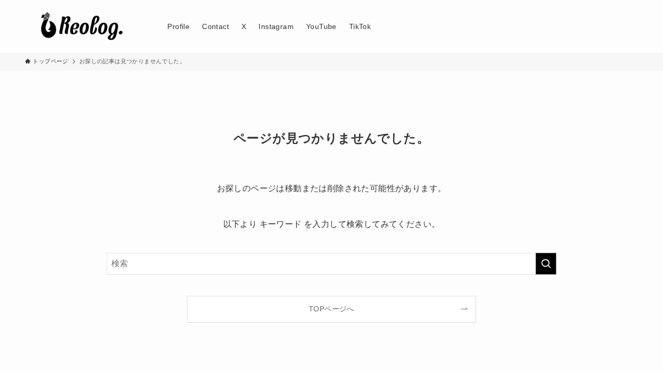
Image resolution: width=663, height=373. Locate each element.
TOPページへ (331, 309)
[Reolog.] (82, 26)
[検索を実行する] (546, 264)
